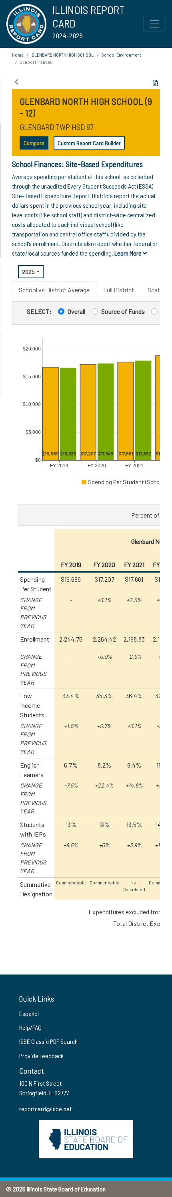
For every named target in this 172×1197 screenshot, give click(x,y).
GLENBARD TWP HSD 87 (56, 127)
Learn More (128, 253)
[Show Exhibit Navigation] (16, 82)
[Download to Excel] (155, 83)
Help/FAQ (30, 1027)
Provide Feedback (41, 1055)
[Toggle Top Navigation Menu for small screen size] (154, 24)
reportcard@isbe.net (45, 1108)
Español (29, 1013)
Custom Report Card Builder (89, 143)
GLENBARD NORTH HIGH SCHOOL (63, 54)
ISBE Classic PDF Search (48, 1041)
